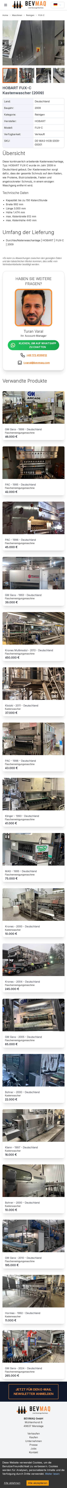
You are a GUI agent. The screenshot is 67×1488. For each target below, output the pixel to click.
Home (5, 15)
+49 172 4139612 (36, 355)
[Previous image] (5, 43)
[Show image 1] (9, 75)
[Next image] (61, 43)
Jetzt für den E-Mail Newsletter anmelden (33, 1392)
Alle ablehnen (12, 1483)
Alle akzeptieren (37, 1483)
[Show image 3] (43, 75)
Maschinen (17, 15)
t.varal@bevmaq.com (37, 362)
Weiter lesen (52, 1473)
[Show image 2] (26, 75)
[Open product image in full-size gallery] (33, 42)
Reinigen (30, 15)
